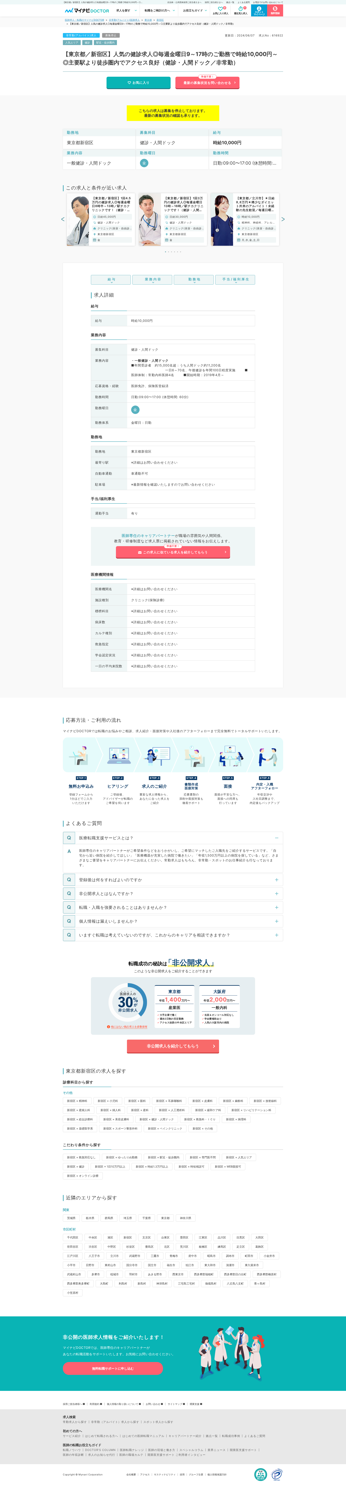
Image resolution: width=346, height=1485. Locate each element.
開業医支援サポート (243, 1450)
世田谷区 (72, 1246)
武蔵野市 (134, 1255)
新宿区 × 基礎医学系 (80, 1128)
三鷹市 (155, 1255)
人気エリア (71, 42)
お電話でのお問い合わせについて (268, 2)
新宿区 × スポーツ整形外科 (120, 1128)
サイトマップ (175, 1404)
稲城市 (114, 1274)
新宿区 (160, 19)
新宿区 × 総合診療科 (80, 1119)
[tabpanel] (101, 219)
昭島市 (211, 1255)
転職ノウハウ (72, 1450)
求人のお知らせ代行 (101, 1454)
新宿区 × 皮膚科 (202, 1100)
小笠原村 (72, 1292)
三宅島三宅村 (186, 1283)
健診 (87, 42)
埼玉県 (128, 1218)
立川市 (114, 1255)
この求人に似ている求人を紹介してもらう (175, 552)
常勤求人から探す (75, 1422)
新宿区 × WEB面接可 (228, 1166)
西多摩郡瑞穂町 (204, 1274)
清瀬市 (230, 1265)
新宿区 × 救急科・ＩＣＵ (200, 1119)
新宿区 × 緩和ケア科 (208, 1110)
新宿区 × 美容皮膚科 (116, 1119)
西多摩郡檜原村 (267, 1274)
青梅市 (174, 1255)
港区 (110, 1237)
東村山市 (110, 1265)
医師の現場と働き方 (161, 1450)
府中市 (192, 1255)
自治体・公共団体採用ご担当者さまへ (184, 2)
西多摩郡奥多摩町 (78, 1283)
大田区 (259, 1237)
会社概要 (131, 1474)
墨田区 (184, 1237)
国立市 (152, 1265)
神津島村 (162, 1283)
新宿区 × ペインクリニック (165, 1128)
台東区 (165, 1237)
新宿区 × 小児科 (108, 1100)
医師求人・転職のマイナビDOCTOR (84, 19)
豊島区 (149, 1246)
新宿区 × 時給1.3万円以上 (152, 1166)
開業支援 (194, 1404)
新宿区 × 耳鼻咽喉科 (169, 1100)
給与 (112, 279)
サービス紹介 (72, 1436)
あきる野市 (155, 1274)
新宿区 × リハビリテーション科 (251, 1110)
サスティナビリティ (165, 1474)
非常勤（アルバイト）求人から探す (115, 1422)
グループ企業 (196, 1474)
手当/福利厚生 (236, 279)
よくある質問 (244, 2)
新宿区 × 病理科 (236, 1119)
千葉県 (146, 1218)
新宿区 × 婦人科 (111, 1110)
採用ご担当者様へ (72, 1404)
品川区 (222, 1237)
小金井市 (269, 1255)
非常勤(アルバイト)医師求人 (124, 19)
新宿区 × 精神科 (77, 1100)
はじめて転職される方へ (101, 1436)
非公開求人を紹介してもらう (173, 1046)
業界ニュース (217, 1450)
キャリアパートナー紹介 (185, 1436)
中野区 (112, 1246)
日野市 (90, 1265)
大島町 (104, 1283)
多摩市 (96, 1274)
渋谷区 (93, 1246)
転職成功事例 (231, 1436)
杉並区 (130, 1246)
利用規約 (94, 1404)
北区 (167, 1246)
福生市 (171, 1265)
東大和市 (210, 1265)
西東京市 (178, 1274)
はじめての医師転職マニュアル (143, 1436)
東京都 (148, 19)
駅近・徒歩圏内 (105, 42)
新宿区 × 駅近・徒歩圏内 (163, 1157)
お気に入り (141, 83)
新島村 (142, 1283)
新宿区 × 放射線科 (265, 1100)
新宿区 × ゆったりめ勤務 (122, 1157)
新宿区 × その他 (203, 1128)
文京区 (146, 1237)
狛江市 (190, 1265)
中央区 (93, 1237)
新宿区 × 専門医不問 (203, 1157)
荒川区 (184, 1246)
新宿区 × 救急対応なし (81, 1157)
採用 (182, 1474)
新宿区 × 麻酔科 (233, 1100)
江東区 (203, 1237)
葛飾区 (259, 1246)
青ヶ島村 (259, 1283)
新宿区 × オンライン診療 (83, 1175)
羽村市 (133, 1274)
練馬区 (222, 1246)
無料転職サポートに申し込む (113, 1368)
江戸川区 (72, 1255)
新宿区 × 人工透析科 (172, 1110)
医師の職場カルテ (131, 1454)
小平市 (71, 1265)
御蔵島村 (210, 1283)
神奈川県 (185, 1218)
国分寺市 (132, 1265)
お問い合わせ (153, 1404)
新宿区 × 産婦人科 (78, 1110)
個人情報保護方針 (217, 1474)
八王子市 (94, 1255)
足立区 (240, 1246)
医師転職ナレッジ (132, 1450)
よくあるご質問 (254, 1436)
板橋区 (203, 1246)
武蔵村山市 (74, 1274)
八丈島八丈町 (235, 1283)
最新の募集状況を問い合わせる (207, 83)
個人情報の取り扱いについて (122, 1404)
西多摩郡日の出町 (235, 1274)
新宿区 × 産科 (140, 1110)
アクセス (145, 1474)
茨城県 (71, 1218)
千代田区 (72, 1237)
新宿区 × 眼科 (137, 1100)
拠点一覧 (230, 2)
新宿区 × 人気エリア (239, 1157)
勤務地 (194, 279)
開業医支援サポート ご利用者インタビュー (177, 1454)
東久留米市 (252, 1265)
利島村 (123, 1283)
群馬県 (109, 1218)
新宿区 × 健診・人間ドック (157, 1119)
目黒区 (240, 1237)
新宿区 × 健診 (75, 1166)
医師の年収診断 (73, 1454)
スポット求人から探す (158, 1422)
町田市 (249, 1255)
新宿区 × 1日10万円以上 (110, 1166)
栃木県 (90, 1218)
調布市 (230, 1255)
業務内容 (153, 279)
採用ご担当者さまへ (214, 2)
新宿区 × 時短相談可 (191, 1166)
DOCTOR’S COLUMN (100, 1450)
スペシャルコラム (191, 1450)
